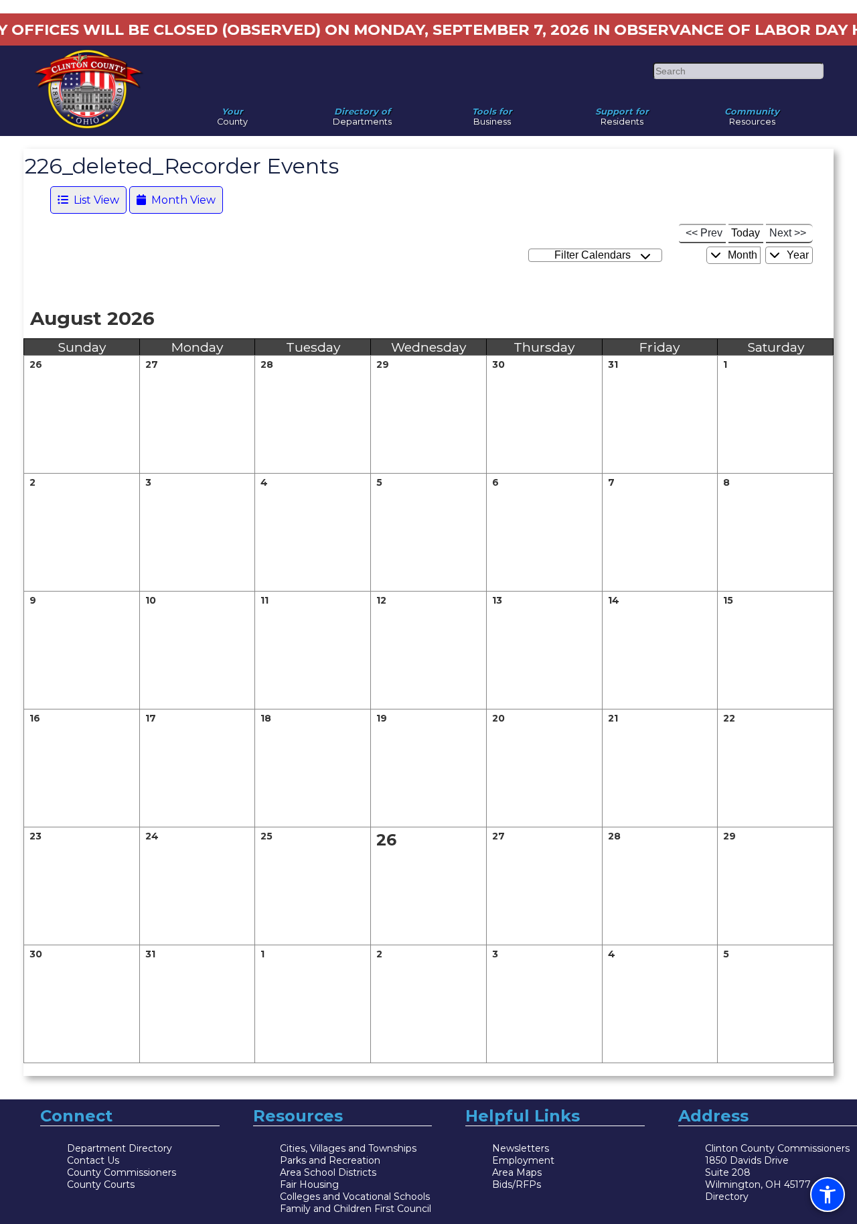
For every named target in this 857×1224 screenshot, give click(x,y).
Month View (181, 200)
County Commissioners (121, 1172)
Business (492, 113)
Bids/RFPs (516, 1184)
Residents (622, 113)
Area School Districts (328, 1172)
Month (741, 255)
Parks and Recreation (330, 1160)
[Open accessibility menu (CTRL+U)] (827, 1194)
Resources (751, 113)
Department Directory (119, 1148)
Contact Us (93, 1160)
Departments (362, 113)
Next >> (787, 233)
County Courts (101, 1184)
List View (93, 200)
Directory (727, 1197)
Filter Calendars (595, 255)
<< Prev (704, 233)
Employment (523, 1160)
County (232, 113)
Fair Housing (309, 1184)
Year (796, 255)
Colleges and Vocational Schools (355, 1197)
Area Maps (517, 1172)
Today (745, 233)
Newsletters (520, 1148)
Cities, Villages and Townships (348, 1148)
